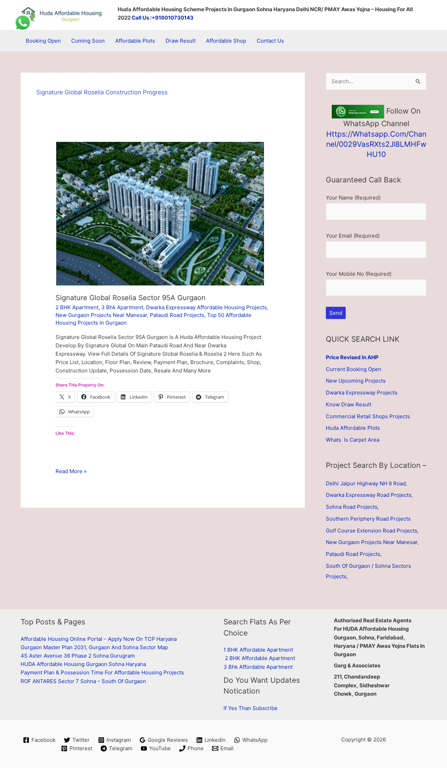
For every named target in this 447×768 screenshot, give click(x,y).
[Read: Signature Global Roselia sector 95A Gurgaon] (160, 213)
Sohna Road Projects (352, 506)
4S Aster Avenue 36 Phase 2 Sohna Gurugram (78, 655)
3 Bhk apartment (122, 307)
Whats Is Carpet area (352, 439)
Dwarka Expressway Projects (361, 392)
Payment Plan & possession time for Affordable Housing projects (102, 672)
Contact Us (270, 40)
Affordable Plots (135, 40)
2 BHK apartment (77, 307)
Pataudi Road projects (177, 315)
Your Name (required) (353, 197)
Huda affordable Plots (353, 428)
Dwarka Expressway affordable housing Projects (206, 307)
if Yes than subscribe (251, 708)
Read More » (71, 472)
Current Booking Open (353, 369)
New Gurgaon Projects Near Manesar (101, 315)
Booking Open (43, 40)
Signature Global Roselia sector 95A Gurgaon (131, 298)
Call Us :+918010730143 (162, 17)
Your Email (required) (353, 235)
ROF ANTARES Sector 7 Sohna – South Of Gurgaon (83, 681)
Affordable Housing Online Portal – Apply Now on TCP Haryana (99, 639)
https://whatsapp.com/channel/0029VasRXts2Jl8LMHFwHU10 (376, 144)
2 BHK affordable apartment (260, 658)
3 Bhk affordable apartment (258, 667)
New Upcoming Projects (356, 380)
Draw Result (181, 40)
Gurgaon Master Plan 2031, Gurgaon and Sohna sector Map (94, 647)
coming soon (88, 40)
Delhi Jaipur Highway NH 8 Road (366, 483)
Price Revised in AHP (352, 357)
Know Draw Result (348, 404)
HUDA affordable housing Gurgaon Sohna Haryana (83, 664)
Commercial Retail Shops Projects (368, 416)
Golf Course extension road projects (371, 530)
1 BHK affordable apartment (258, 649)
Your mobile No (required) (358, 273)
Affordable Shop (226, 40)
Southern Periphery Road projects (368, 518)
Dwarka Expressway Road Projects (368, 495)
